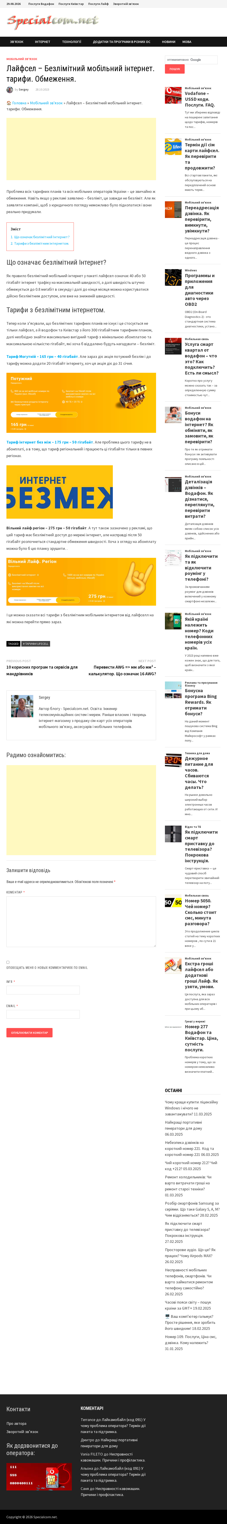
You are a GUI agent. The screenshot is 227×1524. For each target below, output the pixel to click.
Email (12, 1006)
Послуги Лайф (98, 4)
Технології (71, 41)
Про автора (16, 1423)
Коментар (15, 892)
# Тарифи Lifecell (35, 644)
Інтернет (42, 41)
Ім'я (10, 982)
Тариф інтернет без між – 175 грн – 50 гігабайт (49, 442)
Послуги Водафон (41, 4)
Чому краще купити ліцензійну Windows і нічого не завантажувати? (191, 1108)
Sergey (24, 89)
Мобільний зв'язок (21, 59)
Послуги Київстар (71, 4)
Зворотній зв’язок (126, 4)
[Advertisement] (81, 149)
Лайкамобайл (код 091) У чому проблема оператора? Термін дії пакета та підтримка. (113, 1425)
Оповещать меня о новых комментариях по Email (47, 968)
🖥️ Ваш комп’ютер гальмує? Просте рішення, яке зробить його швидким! (190, 1322)
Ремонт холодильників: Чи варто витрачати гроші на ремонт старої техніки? (188, 1182)
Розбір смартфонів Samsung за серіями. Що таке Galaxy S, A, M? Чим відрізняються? (192, 1209)
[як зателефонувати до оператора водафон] (39, 1476)
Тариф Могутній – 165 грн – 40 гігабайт (42, 356)
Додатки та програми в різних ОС (121, 41)
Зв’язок (16, 41)
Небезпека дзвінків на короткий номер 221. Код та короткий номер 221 (189, 1148)
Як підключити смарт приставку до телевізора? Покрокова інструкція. (187, 1229)
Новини (168, 41)
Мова (186, 41)
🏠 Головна (16, 102)
